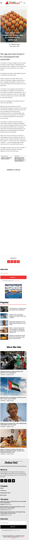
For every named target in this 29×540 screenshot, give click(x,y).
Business (2, 504)
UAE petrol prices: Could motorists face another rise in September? (17, 309)
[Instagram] (5, 480)
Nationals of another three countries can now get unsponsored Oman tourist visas (20, 159)
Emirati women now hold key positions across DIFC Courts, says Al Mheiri (17, 316)
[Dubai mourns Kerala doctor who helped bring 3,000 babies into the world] (4, 323)
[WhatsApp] (18, 261)
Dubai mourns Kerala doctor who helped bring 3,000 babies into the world (17, 323)
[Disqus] (13, 195)
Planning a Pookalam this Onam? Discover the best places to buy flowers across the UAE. (17, 337)
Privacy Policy (16, 280)
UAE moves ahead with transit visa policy (6, 158)
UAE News (12, 29)
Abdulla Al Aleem (15, 44)
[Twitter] (11, 261)
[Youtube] (13, 480)
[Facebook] (8, 261)
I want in (12, 277)
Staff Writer (3, 374)
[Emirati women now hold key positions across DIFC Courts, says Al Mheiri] (4, 316)
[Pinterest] (15, 261)
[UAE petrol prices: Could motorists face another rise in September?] (4, 309)
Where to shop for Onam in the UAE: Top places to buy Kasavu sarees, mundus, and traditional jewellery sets (17, 330)
